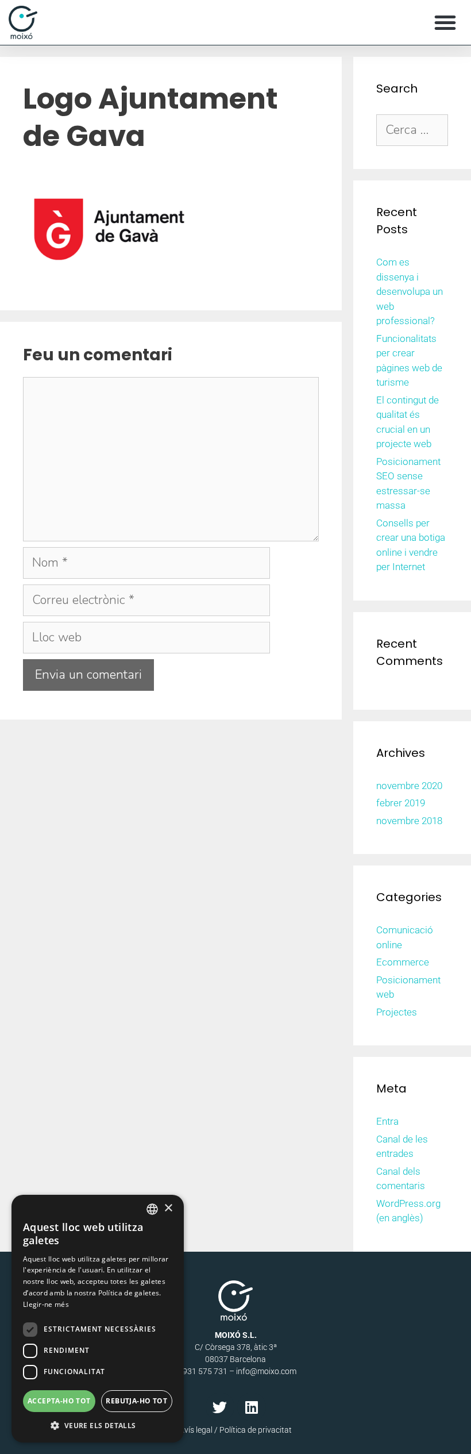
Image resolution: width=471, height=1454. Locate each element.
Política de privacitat (255, 1429)
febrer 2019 (400, 803)
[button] (445, 22)
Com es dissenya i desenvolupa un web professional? (409, 291)
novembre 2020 (409, 785)
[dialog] (97, 1319)
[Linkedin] (251, 1407)
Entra (387, 1121)
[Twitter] (220, 1407)
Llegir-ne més (46, 1304)
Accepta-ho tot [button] (59, 1401)
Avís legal (196, 1429)
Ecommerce (402, 962)
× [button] (168, 1208)
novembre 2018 (409, 820)
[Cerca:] (412, 130)
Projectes (396, 1012)
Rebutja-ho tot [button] (136, 1401)
